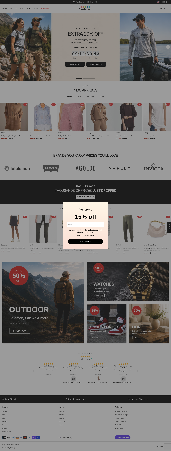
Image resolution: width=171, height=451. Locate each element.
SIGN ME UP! (85, 241)
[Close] (106, 204)
